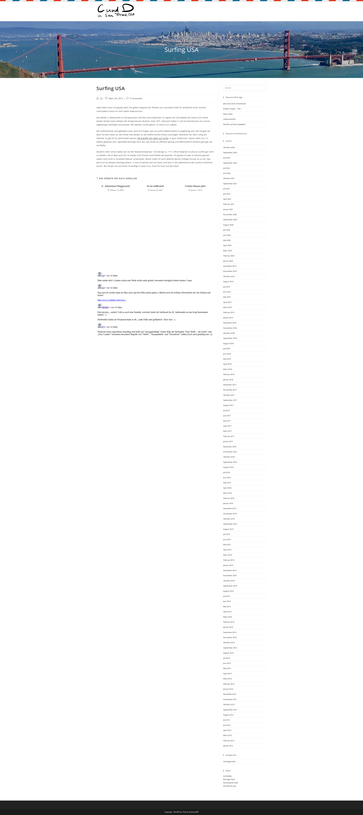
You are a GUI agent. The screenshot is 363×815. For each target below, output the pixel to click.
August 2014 (228, 591)
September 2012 (230, 709)
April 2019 (227, 302)
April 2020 (227, 245)
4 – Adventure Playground (116, 186)
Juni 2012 (227, 725)
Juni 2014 (227, 601)
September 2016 (230, 462)
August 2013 (228, 653)
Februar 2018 (228, 374)
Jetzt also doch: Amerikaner (234, 103)
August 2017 (228, 405)
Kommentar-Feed (230, 782)
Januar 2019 (228, 317)
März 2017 (227, 431)
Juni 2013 (227, 663)
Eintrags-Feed (229, 779)
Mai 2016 (227, 482)
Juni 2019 (227, 292)
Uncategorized (229, 761)
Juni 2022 (227, 173)
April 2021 (227, 199)
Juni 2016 (227, 477)
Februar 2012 (228, 740)
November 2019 (230, 271)
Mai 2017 (227, 421)
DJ (101, 98)
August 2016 (228, 467)
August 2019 (228, 281)
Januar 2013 (228, 689)
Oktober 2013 (229, 642)
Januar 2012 (228, 745)
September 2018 (230, 338)
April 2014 (227, 611)
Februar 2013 (228, 684)
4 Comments (136, 98)
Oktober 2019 (229, 276)
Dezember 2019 (229, 266)
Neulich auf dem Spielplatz (234, 124)
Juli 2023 (226, 157)
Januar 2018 (228, 379)
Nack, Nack (228, 114)
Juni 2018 (227, 354)
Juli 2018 (226, 348)
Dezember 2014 (229, 570)
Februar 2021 (228, 204)
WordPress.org (229, 786)
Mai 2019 (227, 297)
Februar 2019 (228, 312)
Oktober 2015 (229, 518)
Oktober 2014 (229, 580)
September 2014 (230, 586)
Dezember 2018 (229, 322)
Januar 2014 (228, 627)
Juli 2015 (226, 534)
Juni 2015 (227, 539)
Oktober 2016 (229, 457)
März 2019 (227, 307)
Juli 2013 (226, 658)
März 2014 (227, 617)
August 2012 (228, 715)
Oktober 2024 (229, 147)
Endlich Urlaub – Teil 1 (232, 108)
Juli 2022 (226, 168)
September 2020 (230, 219)
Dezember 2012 (229, 694)
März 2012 (227, 735)
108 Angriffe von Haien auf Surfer (153, 138)
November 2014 (230, 575)
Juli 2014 (226, 596)
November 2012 (230, 699)
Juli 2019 (226, 286)
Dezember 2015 (229, 508)
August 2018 (228, 343)
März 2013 (227, 678)
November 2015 (230, 513)
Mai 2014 (227, 606)
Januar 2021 (228, 209)
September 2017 (230, 400)
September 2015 (230, 524)
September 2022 (230, 163)
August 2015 (228, 529)
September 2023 (230, 152)
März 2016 (227, 493)
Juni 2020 (227, 235)
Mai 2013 (227, 668)
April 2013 (227, 673)
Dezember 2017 (229, 384)
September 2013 (230, 647)
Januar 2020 (228, 261)
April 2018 (227, 364)
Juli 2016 (226, 472)
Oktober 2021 (229, 178)
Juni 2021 (227, 193)
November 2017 (230, 390)
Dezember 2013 (229, 632)
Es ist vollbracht (155, 186)
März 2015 (227, 555)
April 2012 (227, 730)
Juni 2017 (227, 415)
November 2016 (230, 451)
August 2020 (228, 225)
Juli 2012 (226, 720)
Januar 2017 (228, 441)
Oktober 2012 (229, 704)
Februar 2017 (228, 436)
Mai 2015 (227, 544)
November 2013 (230, 637)
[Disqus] (155, 232)
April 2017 (227, 426)
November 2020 (230, 214)
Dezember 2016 (229, 446)
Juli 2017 (226, 410)
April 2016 (227, 488)
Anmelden (227, 776)
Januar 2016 (228, 503)
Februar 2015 (228, 560)
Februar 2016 (228, 498)
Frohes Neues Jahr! (195, 186)
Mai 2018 (227, 359)
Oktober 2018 (229, 333)
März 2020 (227, 250)
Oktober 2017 (229, 395)
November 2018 (230, 328)
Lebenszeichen (229, 119)
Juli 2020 (226, 230)
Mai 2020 (227, 240)
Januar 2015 (228, 565)
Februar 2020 (228, 255)
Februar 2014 (228, 622)
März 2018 (227, 369)
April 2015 (227, 549)
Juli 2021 (226, 188)
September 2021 (230, 183)
